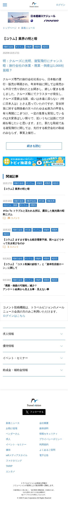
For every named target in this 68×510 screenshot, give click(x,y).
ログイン (60, 5)
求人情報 (8, 333)
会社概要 (43, 423)
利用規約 (43, 444)
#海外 (29, 47)
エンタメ (10, 471)
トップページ (9, 28)
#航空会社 (31, 201)
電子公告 (43, 455)
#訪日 (45, 47)
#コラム (20, 47)
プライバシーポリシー (50, 439)
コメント (14, 218)
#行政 (41, 201)
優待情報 (8, 345)
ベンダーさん (13, 433)
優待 (8, 450)
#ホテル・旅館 (10, 205)
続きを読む (34, 145)
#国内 (37, 47)
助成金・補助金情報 (15, 370)
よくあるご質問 (47, 450)
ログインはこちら (14, 315)
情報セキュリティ (48, 433)
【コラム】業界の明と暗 (16, 188)
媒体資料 (43, 428)
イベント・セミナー (15, 358)
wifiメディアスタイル (16, 455)
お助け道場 (11, 428)
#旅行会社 (8, 47)
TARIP (9, 466)
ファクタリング (14, 460)
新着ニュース (28, 28)
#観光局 (51, 201)
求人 (8, 439)
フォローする (37, 411)
